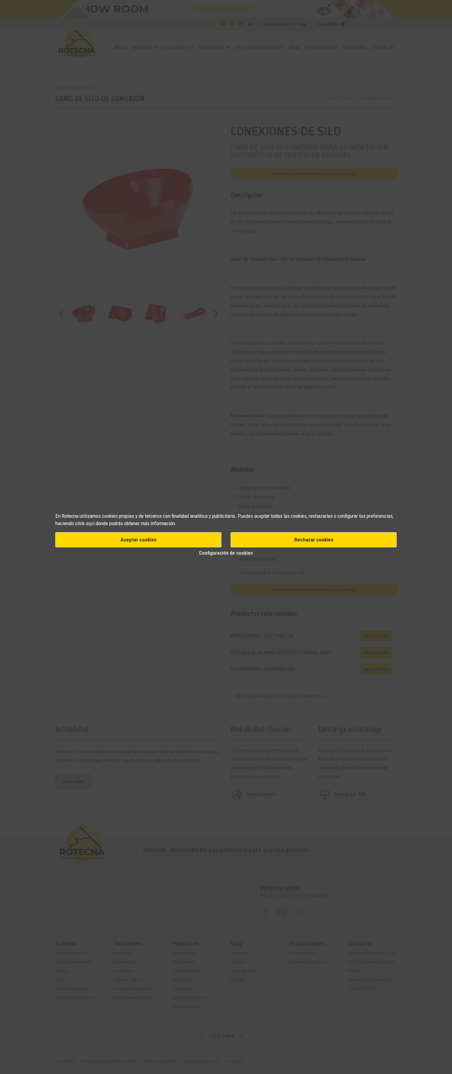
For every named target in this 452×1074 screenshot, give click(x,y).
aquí (90, 523)
